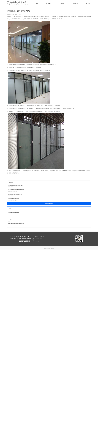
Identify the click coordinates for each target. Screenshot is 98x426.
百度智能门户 (47, 247)
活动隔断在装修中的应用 (13, 198)
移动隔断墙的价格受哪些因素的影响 (16, 189)
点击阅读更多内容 (49, 203)
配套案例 (62, 3)
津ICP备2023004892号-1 (49, 248)
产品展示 (48, 3)
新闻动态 (75, 3)
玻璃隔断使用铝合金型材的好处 (15, 194)
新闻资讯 (9, 14)
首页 (36, 3)
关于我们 (88, 3)
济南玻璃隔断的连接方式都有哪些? (15, 185)
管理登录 (54, 247)
